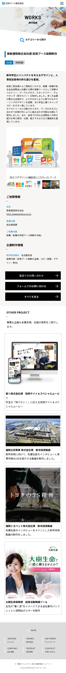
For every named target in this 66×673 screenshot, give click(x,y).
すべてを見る (31, 296)
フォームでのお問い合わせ (31, 286)
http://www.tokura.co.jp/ (18, 214)
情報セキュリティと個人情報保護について (33, 664)
